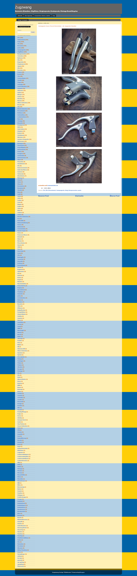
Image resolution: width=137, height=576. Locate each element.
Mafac (19, 466)
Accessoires (20, 186)
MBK (18, 328)
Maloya (19, 468)
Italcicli (19, 275)
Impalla (19, 434)
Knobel (19, 442)
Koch (18, 444)
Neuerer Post (43, 196)
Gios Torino (20, 424)
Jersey (19, 324)
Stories (19, 245)
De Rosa (19, 263)
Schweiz (19, 88)
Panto (19, 151)
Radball (20, 501)
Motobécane (21, 481)
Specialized (21, 289)
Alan (18, 210)
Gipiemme (20, 271)
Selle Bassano (21, 525)
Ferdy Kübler (21, 312)
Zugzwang (23, 7)
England (20, 269)
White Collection (22, 102)
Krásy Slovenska (22, 448)
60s (18, 68)
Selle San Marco (22, 170)
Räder (19, 344)
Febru (19, 233)
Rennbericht (21, 511)
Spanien (20, 353)
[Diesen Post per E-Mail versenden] (44, 188)
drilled (19, 556)
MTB (18, 464)
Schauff (19, 521)
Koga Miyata (21, 147)
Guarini (19, 318)
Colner (19, 214)
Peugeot (20, 153)
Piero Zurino (21, 243)
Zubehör (20, 294)
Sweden (19, 531)
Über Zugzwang (28, 15)
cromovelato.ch (52, 185)
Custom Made (21, 78)
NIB (18, 483)
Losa (18, 202)
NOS (18, 127)
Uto (18, 542)
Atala (19, 300)
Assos (19, 381)
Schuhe (19, 523)
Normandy (20, 487)
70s (44, 190)
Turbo (19, 540)
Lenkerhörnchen (22, 460)
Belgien (19, 302)
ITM (18, 430)
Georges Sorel (21, 420)
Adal (18, 377)
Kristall (19, 237)
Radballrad (21, 503)
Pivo (18, 342)
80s (47, 190)
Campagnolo (60, 190)
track (19, 253)
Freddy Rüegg (21, 412)
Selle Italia (20, 129)
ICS (18, 273)
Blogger (82, 572)
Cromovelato (21, 228)
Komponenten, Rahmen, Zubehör (42, 15)
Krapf (19, 279)
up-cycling (20, 562)
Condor (19, 399)
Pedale (19, 340)
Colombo (20, 397)
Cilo (18, 76)
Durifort (19, 405)
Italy (66, 190)
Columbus (20, 56)
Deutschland (21, 265)
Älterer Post (115, 196)
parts (79, 190)
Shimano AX (21, 349)
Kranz (19, 277)
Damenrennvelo (22, 167)
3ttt (18, 106)
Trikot (19, 363)
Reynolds (20, 62)
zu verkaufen (21, 298)
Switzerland (21, 39)
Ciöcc (19, 306)
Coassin (19, 395)
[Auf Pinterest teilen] (50, 188)
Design (19, 403)
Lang (19, 326)
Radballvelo (21, 507)
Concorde (20, 259)
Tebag (19, 359)
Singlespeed (21, 64)
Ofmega (20, 338)
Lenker (19, 200)
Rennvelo (20, 45)
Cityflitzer (20, 52)
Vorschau (20, 546)
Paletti (19, 491)
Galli (18, 194)
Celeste (19, 393)
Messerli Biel (21, 475)
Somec (19, 224)
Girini (19, 196)
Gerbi (19, 422)
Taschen (19, 534)
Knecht (19, 440)
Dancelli (20, 261)
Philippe (20, 495)
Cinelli (19, 80)
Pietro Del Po (21, 285)
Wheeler (19, 548)
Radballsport (21, 505)
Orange (19, 121)
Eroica (19, 74)
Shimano (20, 90)
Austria (19, 383)
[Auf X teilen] (47, 188)
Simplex (19, 131)
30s (18, 375)
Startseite (20, 15)
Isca (18, 436)
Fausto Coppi (21, 231)
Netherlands (21, 149)
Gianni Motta (21, 314)
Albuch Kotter (21, 379)
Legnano (20, 452)
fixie (18, 119)
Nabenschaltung (22, 222)
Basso (19, 387)
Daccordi (20, 401)
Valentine (20, 544)
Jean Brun (20, 322)
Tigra (19, 82)
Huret (19, 320)
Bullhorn (20, 113)
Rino (18, 513)
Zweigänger (21, 554)
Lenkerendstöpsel (22, 458)
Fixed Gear (20, 145)
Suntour (19, 172)
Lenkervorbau (21, 117)
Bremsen (20, 143)
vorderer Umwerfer (23, 139)
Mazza (19, 332)
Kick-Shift (20, 220)
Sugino (19, 206)
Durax (19, 267)
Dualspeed (20, 125)
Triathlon (20, 292)
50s (18, 165)
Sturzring (20, 529)
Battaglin (20, 257)
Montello (20, 479)
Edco (18, 192)
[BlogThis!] (46, 188)
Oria (18, 180)
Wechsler (20, 137)
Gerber (19, 96)
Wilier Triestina (22, 550)
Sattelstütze (21, 115)
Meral (19, 334)
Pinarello (20, 161)
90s (18, 60)
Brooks (19, 104)
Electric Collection (22, 216)
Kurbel (19, 133)
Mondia (19, 98)
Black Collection (22, 109)
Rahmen (20, 58)
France (19, 72)
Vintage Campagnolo (22, 20)
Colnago (20, 84)
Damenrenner (21, 157)
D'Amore (20, 308)
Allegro (19, 94)
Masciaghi (20, 330)
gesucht (19, 560)
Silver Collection (22, 351)
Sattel (19, 92)
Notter (19, 489)
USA (18, 247)
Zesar (19, 552)
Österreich (20, 566)
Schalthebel (21, 163)
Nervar (19, 241)
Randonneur (21, 509)
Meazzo (19, 470)
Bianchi (19, 123)
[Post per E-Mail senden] (42, 188)
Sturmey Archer (22, 527)
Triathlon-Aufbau (22, 538)
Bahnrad (20, 226)
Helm (19, 428)
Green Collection (22, 426)
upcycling (20, 564)
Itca (18, 218)
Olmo (19, 159)
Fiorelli (19, 410)
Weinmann (20, 141)
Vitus (19, 184)
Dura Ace (20, 70)
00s (18, 255)
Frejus (19, 414)
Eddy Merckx (21, 310)
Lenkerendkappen (23, 454)
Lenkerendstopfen (23, 456)
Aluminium (20, 176)
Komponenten (73, 190)
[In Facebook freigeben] (48, 188)
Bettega (19, 389)
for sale (19, 558)
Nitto (19, 485)
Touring (19, 536)
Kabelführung (21, 438)
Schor (19, 182)
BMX (18, 385)
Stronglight (21, 357)
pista (19, 296)
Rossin (19, 517)
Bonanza (20, 188)
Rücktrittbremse (22, 519)
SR (18, 346)
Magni (19, 204)
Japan (19, 66)
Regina (19, 287)
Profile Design (21, 497)
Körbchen (20, 450)
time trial (20, 251)
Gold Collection (22, 86)
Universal (20, 174)
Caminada (20, 155)
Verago (19, 369)
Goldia (19, 316)
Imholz (19, 432)
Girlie (19, 198)
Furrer (19, 416)
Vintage (19, 371)
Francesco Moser (22, 235)
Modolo (19, 281)
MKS (18, 462)
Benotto (19, 304)
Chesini (19, 190)
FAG (18, 407)
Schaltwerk (20, 135)
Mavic (19, 239)
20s (18, 373)
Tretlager (20, 361)
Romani (19, 515)
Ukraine (19, 367)
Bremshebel (52, 190)
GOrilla (19, 418)
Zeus (18, 249)
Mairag (19, 178)
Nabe (19, 336)
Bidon (19, 391)
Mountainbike (21, 283)
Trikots (19, 365)
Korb (18, 446)
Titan (19, 208)
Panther (19, 493)
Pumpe (19, 499)
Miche (19, 477)
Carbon (19, 212)
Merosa (19, 473)
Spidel (19, 355)
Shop (54, 15)
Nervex (19, 100)
